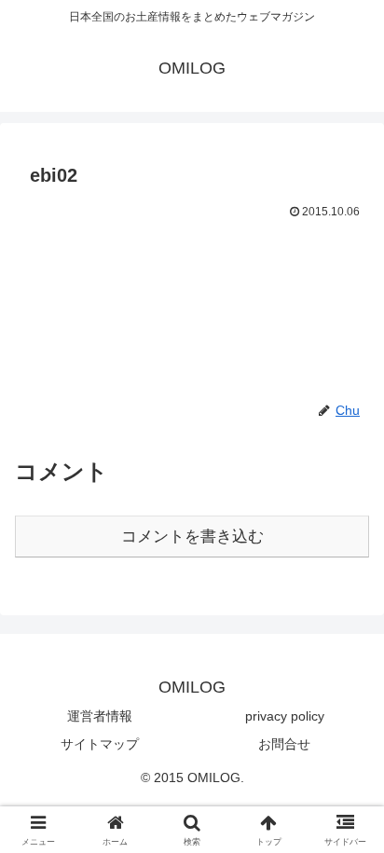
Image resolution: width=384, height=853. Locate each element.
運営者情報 (99, 716)
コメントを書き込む (192, 536)
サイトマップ (100, 743)
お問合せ (284, 743)
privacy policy (284, 716)
